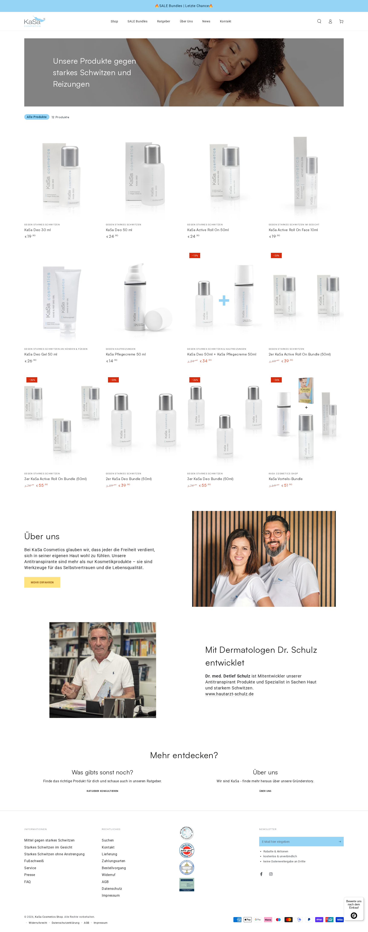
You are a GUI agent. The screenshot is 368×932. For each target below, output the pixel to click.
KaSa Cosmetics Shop (49, 916)
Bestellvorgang (114, 868)
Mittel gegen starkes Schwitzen (49, 840)
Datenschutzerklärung (66, 922)
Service (30, 868)
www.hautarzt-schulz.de (229, 693)
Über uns (265, 791)
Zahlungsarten (113, 861)
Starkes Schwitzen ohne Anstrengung (54, 854)
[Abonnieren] (341, 841)
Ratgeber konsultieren (102, 791)
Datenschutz (112, 889)
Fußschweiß (34, 861)
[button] (319, 21)
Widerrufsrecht (38, 922)
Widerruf (109, 875)
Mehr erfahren (42, 582)
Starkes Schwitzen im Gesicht (48, 847)
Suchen (108, 840)
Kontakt (108, 847)
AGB (105, 882)
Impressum (111, 895)
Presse (29, 875)
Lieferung (109, 854)
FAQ (27, 882)
